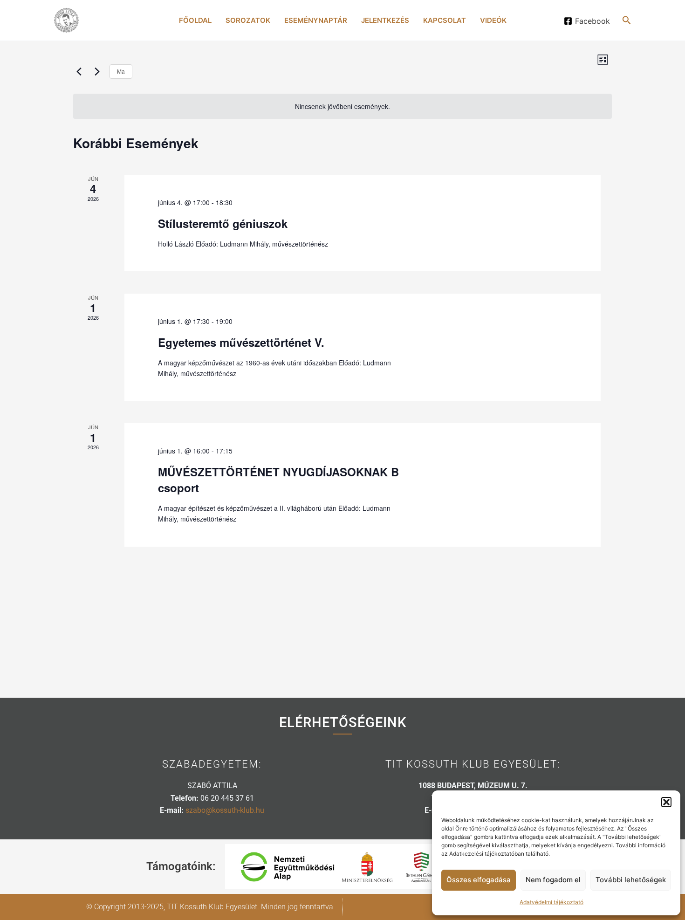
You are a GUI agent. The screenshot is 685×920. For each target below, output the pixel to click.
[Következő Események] (97, 71)
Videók (493, 20)
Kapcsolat (444, 20)
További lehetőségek (631, 879)
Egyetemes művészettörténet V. (241, 342)
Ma (121, 71)
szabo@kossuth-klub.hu (224, 810)
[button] (666, 802)
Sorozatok (248, 20)
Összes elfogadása (478, 879)
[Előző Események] (78, 71)
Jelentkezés (385, 20)
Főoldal (195, 20)
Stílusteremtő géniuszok (223, 223)
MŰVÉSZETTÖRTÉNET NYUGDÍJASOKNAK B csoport (278, 479)
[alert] (342, 106)
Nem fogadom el (553, 879)
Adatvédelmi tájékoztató (551, 902)
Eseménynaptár (315, 20)
